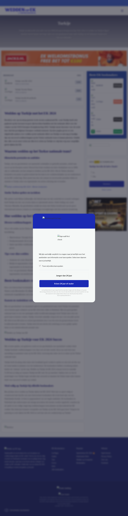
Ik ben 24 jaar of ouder (64, 283)
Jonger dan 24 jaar (64, 275)
